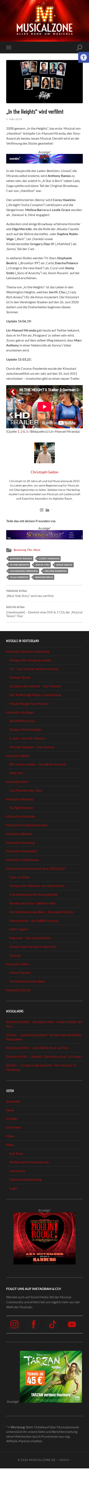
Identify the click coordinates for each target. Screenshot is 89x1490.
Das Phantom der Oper (25, 790)
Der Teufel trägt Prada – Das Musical (35, 695)
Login (13, 1188)
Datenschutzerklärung (25, 1179)
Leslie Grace (64, 564)
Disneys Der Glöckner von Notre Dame (37, 886)
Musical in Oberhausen (22, 860)
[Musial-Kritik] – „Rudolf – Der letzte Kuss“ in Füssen (43, 1056)
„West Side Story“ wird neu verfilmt (30, 594)
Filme (10, 1136)
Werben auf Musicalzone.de (29, 1162)
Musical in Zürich (18, 990)
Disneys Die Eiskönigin (25, 729)
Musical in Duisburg (20, 842)
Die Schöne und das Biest (27, 981)
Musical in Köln (17, 782)
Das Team (16, 1153)
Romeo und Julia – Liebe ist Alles (32, 903)
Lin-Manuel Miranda (24, 570)
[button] (83, 57)
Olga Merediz (19, 577)
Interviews (13, 1127)
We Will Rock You (22, 721)
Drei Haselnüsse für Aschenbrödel (33, 894)
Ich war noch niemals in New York (33, 946)
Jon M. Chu (42, 564)
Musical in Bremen (19, 834)
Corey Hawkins (49, 558)
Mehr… (11, 1145)
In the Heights (19, 564)
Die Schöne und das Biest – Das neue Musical (41, 912)
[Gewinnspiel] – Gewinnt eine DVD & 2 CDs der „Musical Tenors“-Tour (44, 612)
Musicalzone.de (42, 1460)
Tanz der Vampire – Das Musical (31, 747)
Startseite (13, 1101)
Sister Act (16, 773)
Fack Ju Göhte (19, 877)
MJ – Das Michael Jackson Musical (33, 669)
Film (29, 550)
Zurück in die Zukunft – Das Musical (34, 686)
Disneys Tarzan (20, 677)
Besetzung (20, 550)
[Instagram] (41, 510)
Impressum (17, 1171)
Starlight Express (21, 807)
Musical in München (20, 816)
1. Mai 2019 (14, 119)
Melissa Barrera (55, 570)
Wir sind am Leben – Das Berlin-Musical (37, 764)
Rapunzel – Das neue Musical (30, 938)
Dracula (14, 955)
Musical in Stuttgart (20, 712)
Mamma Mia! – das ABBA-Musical (33, 920)
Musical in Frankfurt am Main (27, 825)
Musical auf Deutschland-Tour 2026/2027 (36, 868)
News (37, 550)
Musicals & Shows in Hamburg (27, 651)
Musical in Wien (17, 964)
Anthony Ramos (21, 558)
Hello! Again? (18, 929)
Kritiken (12, 1118)
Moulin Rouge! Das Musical (28, 703)
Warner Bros (44, 577)
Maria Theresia (20, 972)
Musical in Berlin (18, 756)
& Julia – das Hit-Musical (26, 738)
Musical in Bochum (19, 799)
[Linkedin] (47, 510)
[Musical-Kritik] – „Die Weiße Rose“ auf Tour (37, 1048)
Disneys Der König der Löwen (30, 660)
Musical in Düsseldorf (21, 851)
